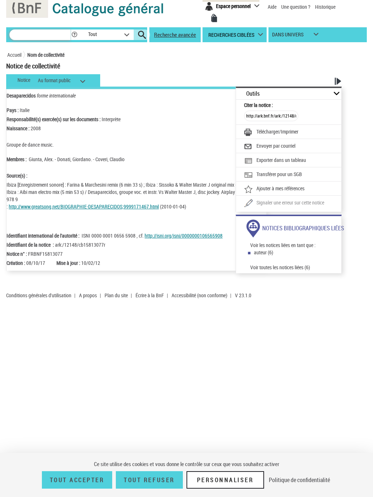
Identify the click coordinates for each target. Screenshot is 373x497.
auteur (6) (263, 252)
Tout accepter (77, 480)
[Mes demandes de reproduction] (214, 18)
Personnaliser (225, 480)
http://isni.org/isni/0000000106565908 (184, 235)
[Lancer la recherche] (142, 35)
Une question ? (296, 6)
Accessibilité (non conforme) (199, 295)
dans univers (287, 36)
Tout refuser (149, 480)
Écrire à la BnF (150, 295)
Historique (325, 6)
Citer (258, 105)
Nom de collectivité (45, 54)
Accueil (14, 54)
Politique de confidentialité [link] (299, 480)
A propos (88, 295)
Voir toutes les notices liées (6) (280, 267)
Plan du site (116, 295)
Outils (253, 94)
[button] (74, 34)
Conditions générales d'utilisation (38, 295)
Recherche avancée (175, 34)
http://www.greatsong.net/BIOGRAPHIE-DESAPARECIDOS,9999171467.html (84, 206)
